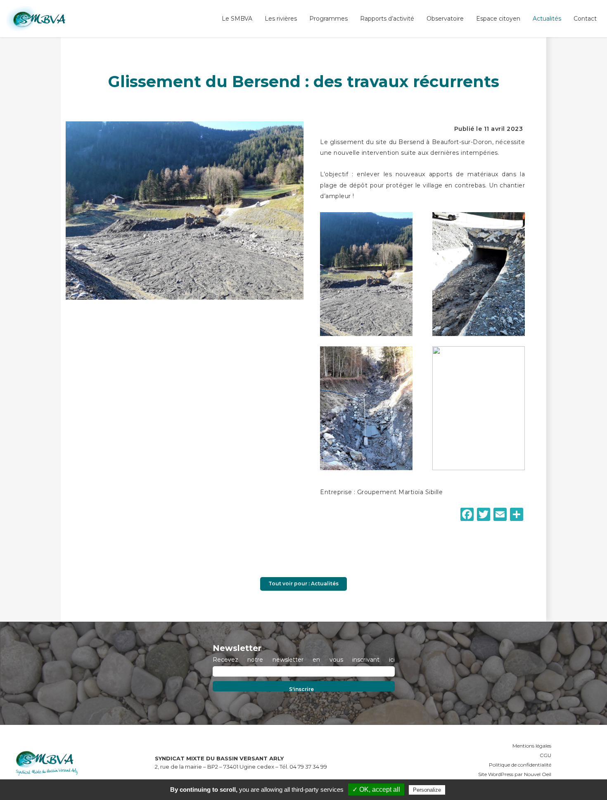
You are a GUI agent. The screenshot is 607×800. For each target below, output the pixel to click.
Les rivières (281, 18)
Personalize (427, 790)
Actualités (547, 18)
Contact (585, 18)
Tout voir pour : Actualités (303, 583)
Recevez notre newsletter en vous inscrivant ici (304, 659)
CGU (545, 755)
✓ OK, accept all (376, 789)
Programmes (328, 18)
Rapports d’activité (387, 18)
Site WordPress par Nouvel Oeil (514, 774)
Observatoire (445, 18)
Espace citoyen (498, 18)
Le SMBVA (237, 18)
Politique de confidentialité (520, 765)
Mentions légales (531, 746)
